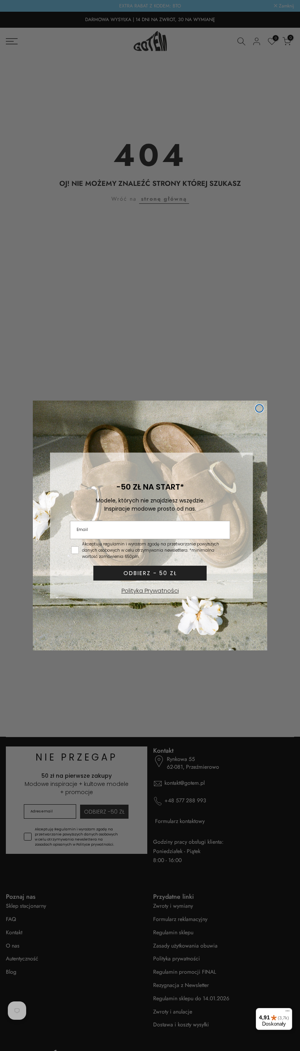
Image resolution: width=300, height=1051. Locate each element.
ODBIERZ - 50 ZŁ (150, 573)
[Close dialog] (259, 408)
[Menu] (287, 1012)
